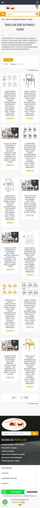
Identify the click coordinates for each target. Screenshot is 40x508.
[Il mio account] (37, 2)
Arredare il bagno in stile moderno (13, 444)
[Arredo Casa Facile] (9, 8)
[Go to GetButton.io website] (5, 506)
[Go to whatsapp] (4, 502)
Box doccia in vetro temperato (12, 457)
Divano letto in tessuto (9, 448)
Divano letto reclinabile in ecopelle (13, 454)
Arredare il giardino (8, 451)
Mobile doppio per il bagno (11, 461)
